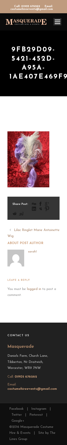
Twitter (17, 415)
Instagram (38, 409)
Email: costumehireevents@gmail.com (31, 8)
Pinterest (36, 415)
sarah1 (32, 251)
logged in (34, 289)
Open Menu (57, 21)
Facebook (16, 409)
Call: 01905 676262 (27, 6)
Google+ (18, 421)
